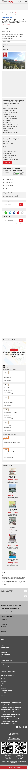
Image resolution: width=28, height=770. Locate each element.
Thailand (3, 626)
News (2, 645)
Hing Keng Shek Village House (12, 560)
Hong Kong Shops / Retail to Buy (9, 721)
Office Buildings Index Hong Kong (10, 608)
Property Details (6, 41)
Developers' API (5, 666)
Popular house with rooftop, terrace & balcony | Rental (12, 516)
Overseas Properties (6, 669)
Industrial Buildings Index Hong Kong (10, 611)
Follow (7, 162)
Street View (5, 49)
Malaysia (3, 631)
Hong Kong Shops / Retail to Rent (10, 709)
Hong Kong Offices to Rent (8, 705)
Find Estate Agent (5, 654)
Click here (14, 350)
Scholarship (4, 652)
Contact (3, 650)
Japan (2, 686)
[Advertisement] (14, 83)
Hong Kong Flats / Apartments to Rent (11, 702)
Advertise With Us (5, 647)
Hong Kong (4, 619)
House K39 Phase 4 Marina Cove (12, 477)
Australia (3, 679)
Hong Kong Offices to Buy (8, 716)
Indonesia (3, 634)
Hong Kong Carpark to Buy (8, 723)
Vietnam (3, 622)
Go (21, 204)
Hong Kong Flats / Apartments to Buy (10, 714)
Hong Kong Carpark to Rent (8, 712)
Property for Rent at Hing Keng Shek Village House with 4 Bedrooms (12, 565)
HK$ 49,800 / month (13, 512)
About (2, 643)
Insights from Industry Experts (8, 671)
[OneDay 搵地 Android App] (13, 738)
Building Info (5, 44)
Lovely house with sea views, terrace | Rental (13, 498)
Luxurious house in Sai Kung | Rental (13, 531)
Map (4, 46)
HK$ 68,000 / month (13, 479)
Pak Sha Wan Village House (12, 543)
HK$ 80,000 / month (13, 496)
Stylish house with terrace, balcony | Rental (12, 481)
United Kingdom (5, 693)
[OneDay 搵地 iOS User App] (13, 734)
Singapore (4, 629)
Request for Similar (14, 768)
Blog (2, 664)
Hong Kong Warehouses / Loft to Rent (11, 707)
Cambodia (4, 681)
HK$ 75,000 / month (13, 529)
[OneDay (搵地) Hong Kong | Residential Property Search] (7, 1)
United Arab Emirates (6, 690)
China (2, 683)
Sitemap (3, 657)
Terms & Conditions (22, 761)
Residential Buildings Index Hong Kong (11, 605)
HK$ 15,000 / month (13, 545)
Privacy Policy (14, 762)
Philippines (4, 624)
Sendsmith (24, 224)
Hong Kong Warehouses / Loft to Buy (10, 719)
